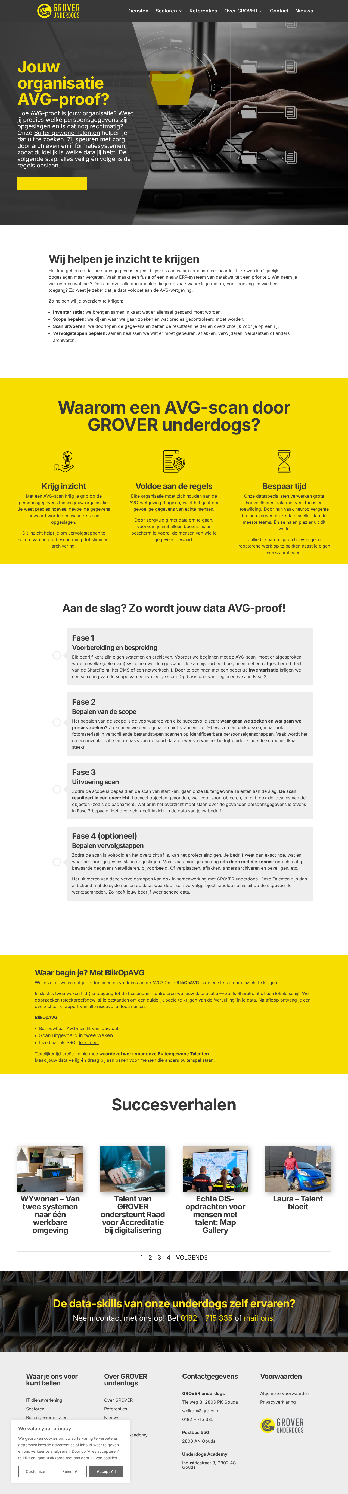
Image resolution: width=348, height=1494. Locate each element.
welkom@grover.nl (201, 1410)
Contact (279, 11)
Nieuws (304, 11)
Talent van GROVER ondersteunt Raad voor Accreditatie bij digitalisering (133, 1214)
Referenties (203, 11)
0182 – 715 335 (206, 1318)
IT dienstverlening (44, 1400)
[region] (70, 1451)
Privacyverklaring (278, 1402)
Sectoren (166, 11)
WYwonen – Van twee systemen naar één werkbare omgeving (50, 1214)
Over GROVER (240, 11)
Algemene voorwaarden (284, 1393)
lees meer (89, 1042)
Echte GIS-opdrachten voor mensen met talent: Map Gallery (215, 1214)
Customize (35, 1471)
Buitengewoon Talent (47, 1417)
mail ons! (259, 1318)
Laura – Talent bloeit (298, 1202)
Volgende (192, 1257)
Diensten (137, 11)
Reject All (71, 1471)
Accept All (106, 1471)
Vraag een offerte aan (52, 183)
